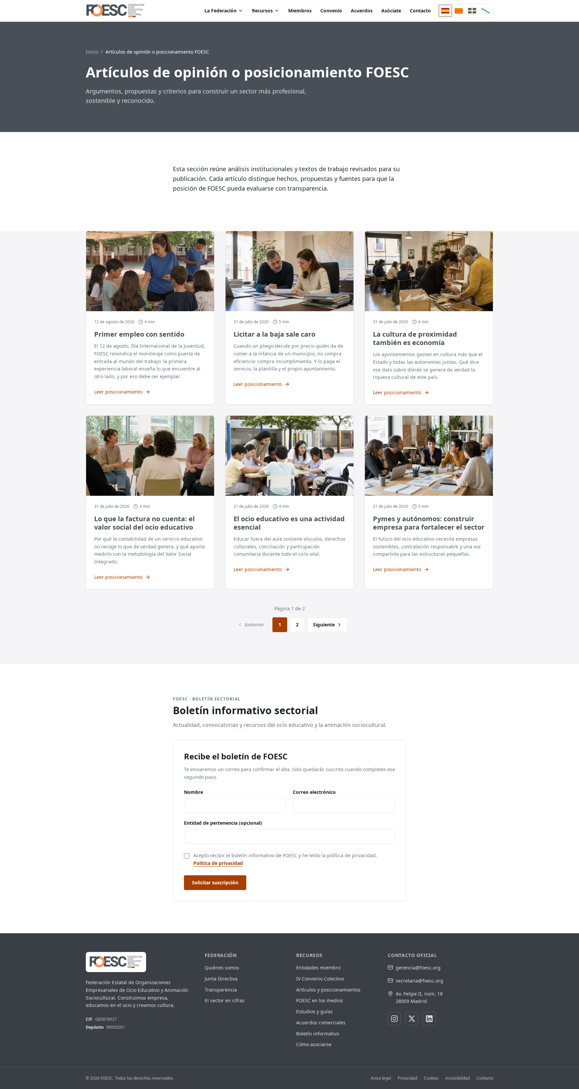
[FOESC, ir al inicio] (115, 10)
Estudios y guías (314, 1011)
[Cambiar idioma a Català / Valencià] (458, 11)
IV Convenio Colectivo (320, 978)
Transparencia (221, 989)
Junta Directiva (221, 978)
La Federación (220, 10)
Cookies (431, 1078)
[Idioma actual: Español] (445, 11)
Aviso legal (381, 1078)
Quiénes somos (222, 967)
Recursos (262, 10)
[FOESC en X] (412, 1018)
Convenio (331, 10)
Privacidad (407, 1078)
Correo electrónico (314, 792)
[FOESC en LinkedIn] (429, 1018)
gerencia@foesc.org (418, 967)
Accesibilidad (457, 1078)
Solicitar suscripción (215, 882)
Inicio (92, 52)
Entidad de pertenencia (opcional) (223, 823)
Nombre (193, 792)
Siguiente (324, 624)
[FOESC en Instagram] (394, 1018)
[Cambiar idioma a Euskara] (472, 11)
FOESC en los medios (319, 1000)
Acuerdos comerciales (320, 1022)
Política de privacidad (218, 863)
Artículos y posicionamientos (328, 989)
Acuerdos (362, 10)
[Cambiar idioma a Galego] (485, 11)
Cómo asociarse (313, 1044)
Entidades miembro (318, 967)
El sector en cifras (225, 1000)
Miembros (300, 10)
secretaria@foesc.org (419, 980)
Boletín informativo (317, 1033)
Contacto (420, 10)
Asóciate (391, 10)
